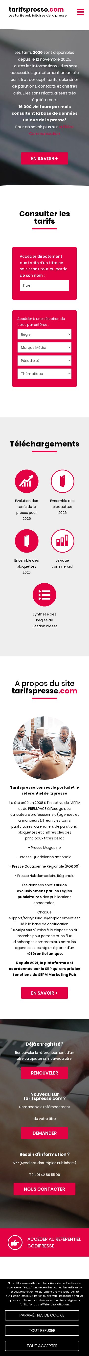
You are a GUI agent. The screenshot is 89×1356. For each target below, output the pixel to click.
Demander (45, 1133)
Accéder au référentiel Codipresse (54, 1242)
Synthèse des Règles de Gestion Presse (45, 620)
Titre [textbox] (26, 285)
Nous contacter (44, 1189)
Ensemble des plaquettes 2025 (26, 566)
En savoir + (44, 158)
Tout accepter (42, 1346)
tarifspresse (36, 9)
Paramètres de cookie (42, 1315)
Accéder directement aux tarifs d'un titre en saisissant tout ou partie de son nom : (43, 266)
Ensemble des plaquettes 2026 (62, 506)
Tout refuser (42, 1330)
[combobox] (44, 285)
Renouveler (44, 1073)
